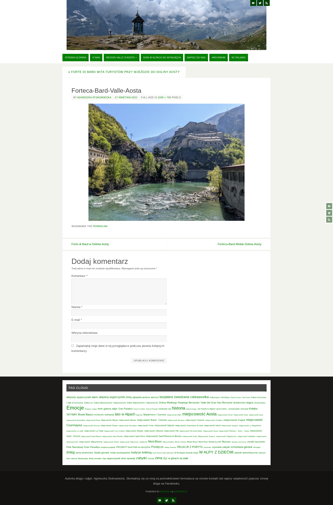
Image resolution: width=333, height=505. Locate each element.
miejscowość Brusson (176, 420)
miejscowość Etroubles (128, 426)
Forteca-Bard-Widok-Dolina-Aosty (240, 244)
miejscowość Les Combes (114, 431)
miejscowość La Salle (74, 431)
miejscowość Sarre (190, 436)
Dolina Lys (88, 403)
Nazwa (76, 307)
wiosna (74, 458)
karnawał (244, 409)
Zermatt (151, 458)
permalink (100, 226)
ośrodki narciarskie (256, 442)
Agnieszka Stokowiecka (94, 97)
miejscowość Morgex (134, 431)
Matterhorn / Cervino (154, 414)
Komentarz (79, 276)
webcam (262, 453)
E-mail (76, 320)
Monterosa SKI (215, 442)
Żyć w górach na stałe (175, 458)
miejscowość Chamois (194, 420)
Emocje (75, 408)
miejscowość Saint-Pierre (134, 436)
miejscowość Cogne (234, 420)
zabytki (141, 458)
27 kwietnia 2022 (126, 97)
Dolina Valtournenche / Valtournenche (142, 403)
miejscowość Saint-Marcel (91, 436)
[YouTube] (329, 206)
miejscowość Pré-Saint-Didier (190, 431)
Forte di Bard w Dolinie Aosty (90, 244)
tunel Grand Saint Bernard (163, 453)
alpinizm (155, 397)
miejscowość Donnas (91, 426)
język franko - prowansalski (228, 409)
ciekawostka (199, 397)
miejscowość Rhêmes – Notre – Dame (234, 431)
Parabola (165, 491)
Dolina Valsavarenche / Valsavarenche (110, 403)
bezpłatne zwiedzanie (174, 397)
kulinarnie (109, 414)
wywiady (131, 458)
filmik (100, 409)
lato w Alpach (125, 414)
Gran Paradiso (125, 408)
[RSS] (329, 220)
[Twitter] (329, 213)
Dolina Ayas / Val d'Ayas (220, 397)
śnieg (70, 452)
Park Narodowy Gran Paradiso (83, 447)
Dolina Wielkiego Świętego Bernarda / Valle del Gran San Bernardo (195, 402)
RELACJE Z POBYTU (190, 446)
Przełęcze (157, 446)
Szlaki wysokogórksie (120, 453)
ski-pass (257, 447)
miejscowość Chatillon (214, 420)
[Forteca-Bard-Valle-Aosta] (166, 162)
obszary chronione (239, 442)
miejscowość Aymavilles (75, 420)
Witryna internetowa (84, 333)
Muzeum (226, 441)
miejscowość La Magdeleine (250, 426)
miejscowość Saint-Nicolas (112, 436)
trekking (147, 452)
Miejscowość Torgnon (206, 436)
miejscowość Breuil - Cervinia (152, 420)
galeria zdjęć (110, 408)
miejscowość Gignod (164, 425)
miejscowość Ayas (256, 415)
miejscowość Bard (93, 420)
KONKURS (99, 415)
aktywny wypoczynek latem (82, 397)
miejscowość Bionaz (109, 420)
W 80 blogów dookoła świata (186, 453)
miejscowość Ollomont (153, 431)
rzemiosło (207, 447)
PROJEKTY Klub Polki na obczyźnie (133, 447)
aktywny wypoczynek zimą (115, 397)
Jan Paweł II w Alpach (206, 409)
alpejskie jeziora (141, 397)
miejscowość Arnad (225, 415)
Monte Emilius (168, 442)
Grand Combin (139, 409)
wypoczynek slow (116, 458)
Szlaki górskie (101, 452)
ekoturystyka (259, 403)
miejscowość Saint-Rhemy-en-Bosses (164, 436)
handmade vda (165, 409)
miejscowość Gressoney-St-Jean (189, 425)
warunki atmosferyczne (246, 453)
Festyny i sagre (91, 409)
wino (68, 458)
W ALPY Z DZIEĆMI (216, 452)
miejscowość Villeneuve (129, 442)
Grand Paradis (152, 409)
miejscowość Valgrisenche (226, 436)
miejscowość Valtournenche (91, 442)
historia (178, 408)
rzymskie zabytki (221, 447)
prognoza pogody (108, 447)
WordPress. (180, 491)
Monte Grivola (180, 442)
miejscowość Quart (210, 431)
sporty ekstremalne (84, 453)
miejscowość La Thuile (93, 431)
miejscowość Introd (212, 425)
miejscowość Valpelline (247, 436)
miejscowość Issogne (229, 426)
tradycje (136, 452)
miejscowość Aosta (199, 414)
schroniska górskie (241, 446)
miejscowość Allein (174, 415)
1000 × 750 (164, 97)
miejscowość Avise (240, 415)
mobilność (143, 442)
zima (158, 458)
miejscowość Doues (109, 425)
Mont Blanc (155, 441)
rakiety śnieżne (170, 447)
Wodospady (83, 458)
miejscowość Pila (171, 431)
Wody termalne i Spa (97, 458)
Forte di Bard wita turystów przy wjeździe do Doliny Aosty (124, 72)
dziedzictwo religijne (243, 402)
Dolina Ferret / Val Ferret (240, 397)
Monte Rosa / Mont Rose (197, 442)
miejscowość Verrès (111, 442)
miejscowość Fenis (146, 425)
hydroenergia (191, 409)
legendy (139, 415)
